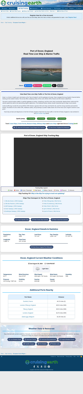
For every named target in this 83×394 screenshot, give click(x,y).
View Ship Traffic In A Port (42, 11)
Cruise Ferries (22, 123)
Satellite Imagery (29, 344)
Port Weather (52, 118)
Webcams (35, 8)
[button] (16, 8)
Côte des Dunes (9, 201)
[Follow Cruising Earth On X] (38, 367)
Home (5, 8)
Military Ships (41, 123)
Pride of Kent (46, 206)
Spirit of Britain (47, 208)
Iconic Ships (53, 123)
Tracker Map (31, 118)
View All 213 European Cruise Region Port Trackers (31, 127)
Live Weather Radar (16, 339)
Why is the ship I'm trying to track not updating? (48, 193)
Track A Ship (5, 11)
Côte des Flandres (10, 203)
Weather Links (56, 344)
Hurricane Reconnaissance (49, 339)
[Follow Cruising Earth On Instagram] (45, 367)
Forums (12, 8)
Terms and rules (60, 356)
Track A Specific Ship (22, 219)
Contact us (53, 356)
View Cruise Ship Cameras (41, 219)
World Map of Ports (63, 11)
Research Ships (31, 123)
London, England (28, 313)
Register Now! (72, 17)
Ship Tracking (24, 8)
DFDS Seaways (19, 201)
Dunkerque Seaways (10, 211)
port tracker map (40, 113)
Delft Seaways (9, 206)
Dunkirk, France (28, 301)
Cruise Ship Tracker (16, 11)
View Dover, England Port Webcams (60, 127)
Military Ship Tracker (28, 11)
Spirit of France (48, 211)
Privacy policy (69, 356)
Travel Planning (46, 8)
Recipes (58, 8)
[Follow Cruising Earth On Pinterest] (49, 367)
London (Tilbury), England (28, 305)
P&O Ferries (58, 201)
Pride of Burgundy (48, 201)
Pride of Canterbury (48, 203)
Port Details (41, 118)
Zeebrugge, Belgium (28, 317)
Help (74, 356)
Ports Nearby (62, 118)
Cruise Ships (13, 123)
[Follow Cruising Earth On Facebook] (34, 367)
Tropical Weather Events (67, 339)
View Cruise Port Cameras (61, 219)
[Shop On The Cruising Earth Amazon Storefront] (41, 367)
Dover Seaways (9, 208)
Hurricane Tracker (31, 339)
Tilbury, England (28, 309)
